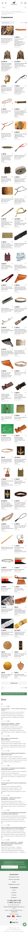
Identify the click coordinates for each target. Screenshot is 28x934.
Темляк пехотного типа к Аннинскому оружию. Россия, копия (20, 157)
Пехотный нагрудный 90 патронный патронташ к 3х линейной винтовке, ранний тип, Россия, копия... (20, 113)
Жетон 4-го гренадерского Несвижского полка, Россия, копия (20, 655)
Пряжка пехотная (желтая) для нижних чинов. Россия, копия (7, 200)
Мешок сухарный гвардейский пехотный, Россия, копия (19, 482)
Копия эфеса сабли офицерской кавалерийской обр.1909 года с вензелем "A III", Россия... (20, 223)
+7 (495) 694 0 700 (14, 900)
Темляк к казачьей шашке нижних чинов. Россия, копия (20, 527)
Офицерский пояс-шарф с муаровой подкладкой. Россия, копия (7, 610)
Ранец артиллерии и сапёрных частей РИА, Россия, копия (6, 180)
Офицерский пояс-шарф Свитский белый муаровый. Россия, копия (7, 633)
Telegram (16, 919)
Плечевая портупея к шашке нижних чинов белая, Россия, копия (6, 439)
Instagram (14, 919)
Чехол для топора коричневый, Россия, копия (19, 590)
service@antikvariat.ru (14, 905)
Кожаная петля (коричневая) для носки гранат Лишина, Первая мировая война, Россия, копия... (20, 611)
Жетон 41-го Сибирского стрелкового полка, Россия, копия (7, 676)
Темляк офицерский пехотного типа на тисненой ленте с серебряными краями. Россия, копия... (19, 90)
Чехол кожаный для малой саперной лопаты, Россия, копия (7, 267)
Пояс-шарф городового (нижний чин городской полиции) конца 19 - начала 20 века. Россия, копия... (20, 505)
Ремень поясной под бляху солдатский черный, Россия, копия (20, 245)
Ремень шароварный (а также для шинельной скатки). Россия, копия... (6, 460)
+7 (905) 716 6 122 (14, 903)
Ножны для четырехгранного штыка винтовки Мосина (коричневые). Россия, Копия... (7, 223)
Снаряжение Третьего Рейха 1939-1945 (13, 693)
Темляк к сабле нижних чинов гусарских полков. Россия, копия (7, 288)
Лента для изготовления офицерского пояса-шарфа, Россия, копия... (20, 180)
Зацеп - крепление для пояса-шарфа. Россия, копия (6, 418)
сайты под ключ (14, 931)
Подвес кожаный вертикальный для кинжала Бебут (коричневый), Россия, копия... (6, 397)
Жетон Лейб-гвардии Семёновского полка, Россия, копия (6, 655)
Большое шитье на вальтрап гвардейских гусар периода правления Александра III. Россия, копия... (7, 505)
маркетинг (21, 931)
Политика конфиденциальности (14, 929)
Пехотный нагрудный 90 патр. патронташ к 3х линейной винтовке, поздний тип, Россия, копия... (6, 158)
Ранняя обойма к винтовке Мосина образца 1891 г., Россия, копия (7, 310)
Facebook (11, 919)
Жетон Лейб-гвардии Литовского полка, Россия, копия (20, 676)
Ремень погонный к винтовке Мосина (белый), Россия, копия (7, 330)
